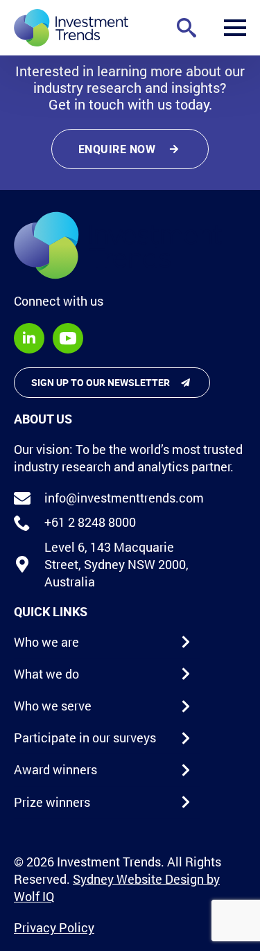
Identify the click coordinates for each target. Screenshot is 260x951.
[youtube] (68, 338)
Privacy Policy (54, 927)
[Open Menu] (235, 28)
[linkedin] (29, 338)
